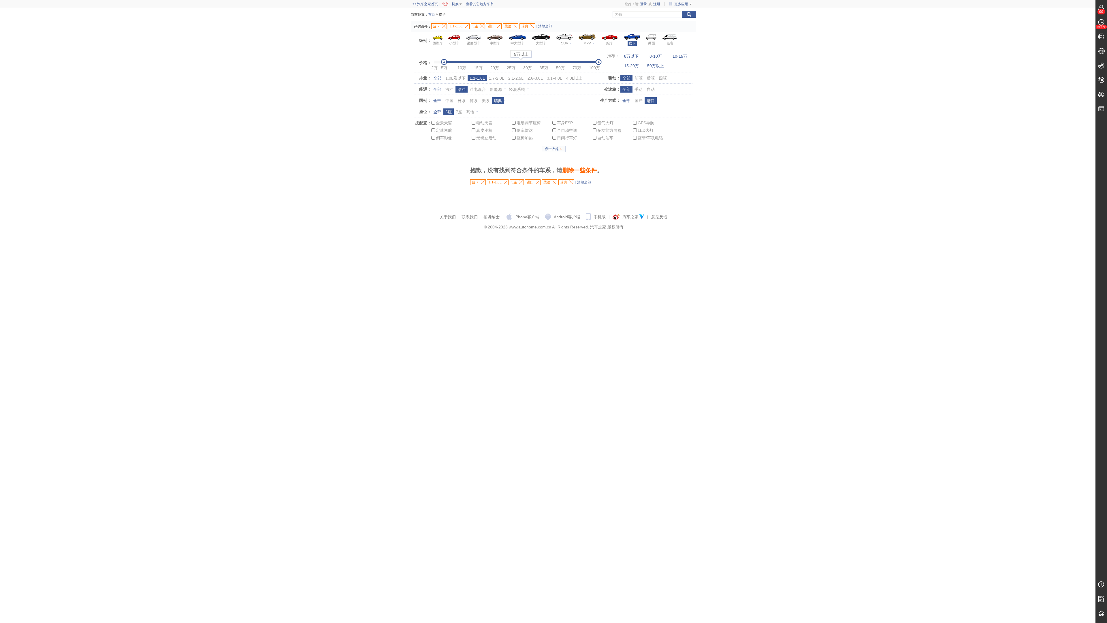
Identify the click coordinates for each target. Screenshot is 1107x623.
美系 (486, 100)
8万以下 (631, 56)
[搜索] (689, 14)
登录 (643, 4)
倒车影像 (444, 138)
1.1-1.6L (477, 78)
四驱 (663, 78)
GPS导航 (646, 123)
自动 (651, 89)
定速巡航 (444, 130)
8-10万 (655, 56)
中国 (449, 100)
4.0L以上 (574, 78)
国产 (639, 100)
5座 (448, 112)
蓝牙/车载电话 (650, 138)
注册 (656, 4)
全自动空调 (567, 130)
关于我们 (448, 217)
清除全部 (545, 26)
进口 (651, 100)
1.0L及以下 (455, 78)
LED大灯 (646, 130)
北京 (445, 4)
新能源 (496, 89)
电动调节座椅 (529, 123)
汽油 (449, 89)
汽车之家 (630, 217)
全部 (437, 78)
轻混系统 (517, 89)
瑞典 (498, 100)
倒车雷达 (525, 130)
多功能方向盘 (609, 130)
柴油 (462, 89)
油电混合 (478, 89)
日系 (462, 100)
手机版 (600, 217)
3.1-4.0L (554, 78)
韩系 (474, 100)
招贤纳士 (491, 217)
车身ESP (565, 123)
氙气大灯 (605, 123)
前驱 (639, 78)
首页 (431, 14)
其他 (470, 112)
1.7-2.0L (496, 78)
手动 (639, 89)
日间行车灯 (567, 138)
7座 (459, 112)
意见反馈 (659, 217)
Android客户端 (567, 217)
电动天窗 (484, 123)
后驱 (651, 78)
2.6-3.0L (535, 78)
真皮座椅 (484, 130)
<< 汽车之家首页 (425, 4)
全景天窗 (444, 123)
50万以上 (655, 65)
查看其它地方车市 (480, 4)
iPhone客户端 (527, 217)
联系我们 (470, 217)
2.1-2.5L (516, 78)
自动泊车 (605, 138)
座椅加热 (525, 138)
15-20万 (631, 65)
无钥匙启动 (486, 138)
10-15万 (680, 56)
